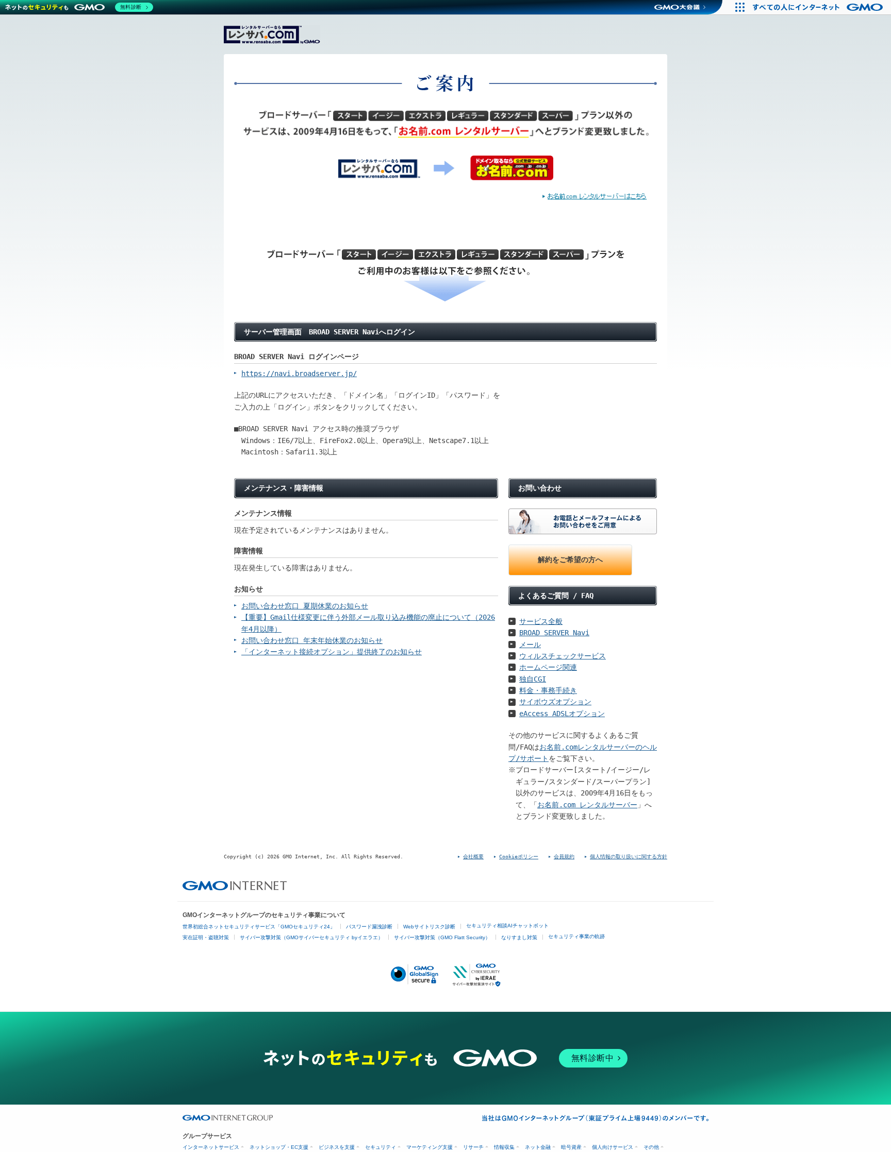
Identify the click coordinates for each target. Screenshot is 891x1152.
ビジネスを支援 (337, 1147)
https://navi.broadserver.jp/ (299, 373)
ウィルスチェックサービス (562, 656)
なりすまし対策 (519, 937)
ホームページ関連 (548, 667)
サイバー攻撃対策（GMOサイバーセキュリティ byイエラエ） (311, 937)
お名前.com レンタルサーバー (587, 805)
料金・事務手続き (548, 690)
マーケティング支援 (429, 1147)
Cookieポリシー (518, 856)
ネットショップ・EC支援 (279, 1147)
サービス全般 (541, 621)
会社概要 (473, 856)
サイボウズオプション (555, 702)
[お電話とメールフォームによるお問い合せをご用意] (582, 521)
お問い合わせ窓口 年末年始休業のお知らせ (312, 640)
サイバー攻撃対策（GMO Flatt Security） (442, 937)
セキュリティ (380, 1147)
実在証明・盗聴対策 (206, 937)
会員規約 (564, 856)
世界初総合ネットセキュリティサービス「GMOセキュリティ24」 (259, 926)
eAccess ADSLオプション (562, 713)
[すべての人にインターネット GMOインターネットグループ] (819, 7)
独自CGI (532, 679)
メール (530, 644)
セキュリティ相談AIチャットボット (507, 925)
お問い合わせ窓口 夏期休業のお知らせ (304, 606)
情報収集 (504, 1147)
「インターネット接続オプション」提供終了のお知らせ (331, 652)
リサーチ (473, 1147)
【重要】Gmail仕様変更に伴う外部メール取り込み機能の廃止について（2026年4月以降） (368, 623)
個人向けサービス (612, 1147)
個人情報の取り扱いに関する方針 (628, 856)
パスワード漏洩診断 (369, 926)
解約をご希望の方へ (570, 559)
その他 (651, 1147)
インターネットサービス (211, 1147)
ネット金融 (538, 1147)
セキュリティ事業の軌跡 (576, 936)
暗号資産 (571, 1147)
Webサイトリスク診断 (429, 926)
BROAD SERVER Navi (554, 633)
